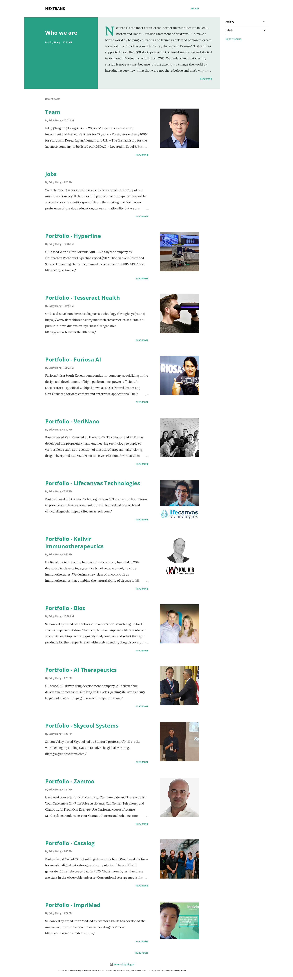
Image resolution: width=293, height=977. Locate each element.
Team (52, 112)
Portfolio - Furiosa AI (73, 359)
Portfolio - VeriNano (72, 421)
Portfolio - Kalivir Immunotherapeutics (74, 542)
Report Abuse (233, 39)
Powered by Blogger (124, 964)
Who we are (61, 32)
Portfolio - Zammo (69, 781)
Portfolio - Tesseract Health (82, 297)
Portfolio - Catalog (69, 843)
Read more (206, 78)
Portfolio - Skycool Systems (81, 725)
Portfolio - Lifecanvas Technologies (92, 483)
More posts (141, 952)
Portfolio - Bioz (65, 608)
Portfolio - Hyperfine (73, 236)
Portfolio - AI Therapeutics (81, 670)
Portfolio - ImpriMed (72, 905)
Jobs (51, 174)
